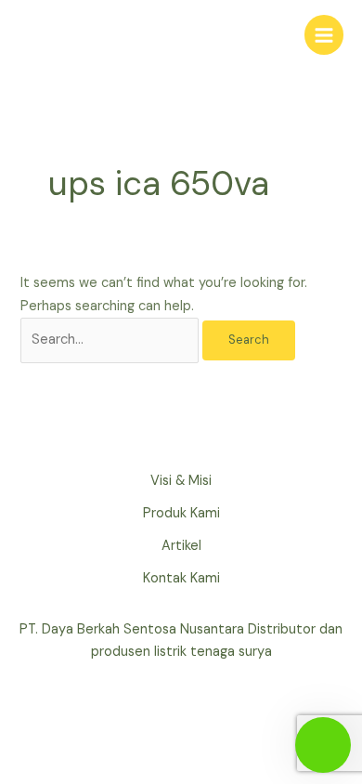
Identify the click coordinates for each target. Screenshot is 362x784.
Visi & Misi (181, 481)
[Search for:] (111, 339)
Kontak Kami (181, 578)
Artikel (181, 546)
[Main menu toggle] (323, 34)
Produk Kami (181, 513)
